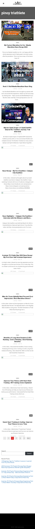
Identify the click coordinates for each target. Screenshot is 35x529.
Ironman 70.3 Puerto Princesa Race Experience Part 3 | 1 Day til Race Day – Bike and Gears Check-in (17, 471)
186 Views (13, 102)
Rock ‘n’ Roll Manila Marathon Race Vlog (17, 86)
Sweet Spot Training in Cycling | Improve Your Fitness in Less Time (17, 423)
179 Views (13, 145)
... (4, 438)
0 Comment (22, 61)
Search (3, 451)
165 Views (13, 61)
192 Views (13, 396)
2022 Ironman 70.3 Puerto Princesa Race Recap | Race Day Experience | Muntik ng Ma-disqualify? (16, 466)
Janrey (15, 49)
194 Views (13, 230)
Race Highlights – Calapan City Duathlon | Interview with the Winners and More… (17, 217)
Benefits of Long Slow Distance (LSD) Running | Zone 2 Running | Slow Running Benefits (17, 339)
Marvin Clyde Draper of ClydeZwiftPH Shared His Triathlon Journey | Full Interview (17, 130)
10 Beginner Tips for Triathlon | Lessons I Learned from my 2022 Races (16, 461)
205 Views (13, 271)
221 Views (13, 436)
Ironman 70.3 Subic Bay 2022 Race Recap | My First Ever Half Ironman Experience (17, 256)
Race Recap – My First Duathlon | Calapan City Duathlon (17, 172)
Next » (28, 438)
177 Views (13, 191)
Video (17, 42)
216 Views (13, 355)
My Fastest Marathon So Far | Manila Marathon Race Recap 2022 (17, 46)
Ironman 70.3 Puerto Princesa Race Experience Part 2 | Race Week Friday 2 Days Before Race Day (17, 476)
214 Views (13, 312)
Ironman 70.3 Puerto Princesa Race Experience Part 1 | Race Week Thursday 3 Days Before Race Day (17, 481)
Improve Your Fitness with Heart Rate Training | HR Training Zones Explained (18, 382)
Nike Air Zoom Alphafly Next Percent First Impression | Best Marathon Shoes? (17, 297)
